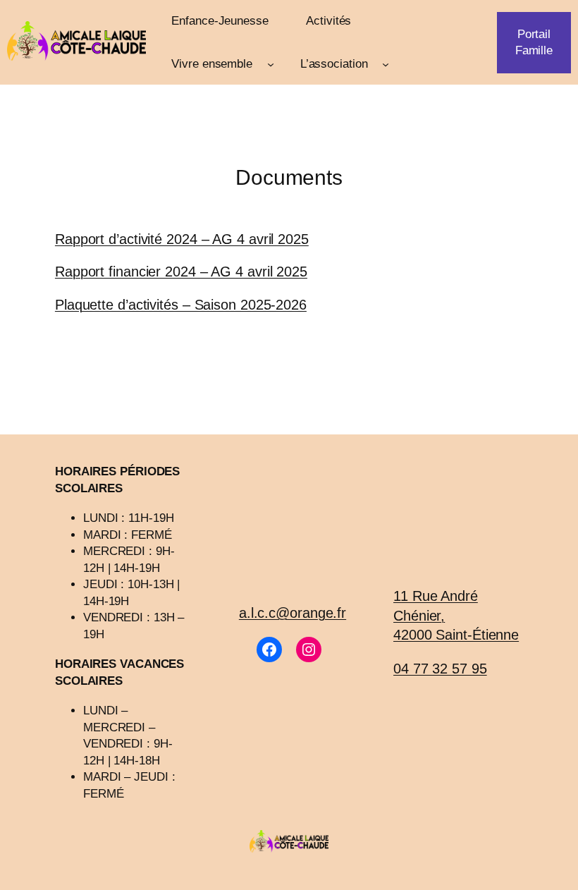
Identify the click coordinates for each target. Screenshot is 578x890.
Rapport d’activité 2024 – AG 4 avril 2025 (182, 239)
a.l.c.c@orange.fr (292, 613)
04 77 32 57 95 (440, 668)
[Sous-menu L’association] (385, 63)
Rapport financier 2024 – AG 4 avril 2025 (181, 271)
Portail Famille (534, 42)
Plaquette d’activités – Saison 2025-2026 (181, 304)
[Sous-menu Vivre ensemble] (270, 63)
